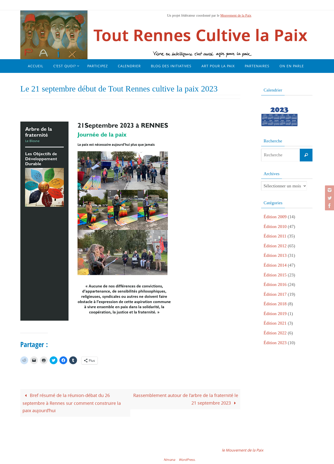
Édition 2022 (275, 332)
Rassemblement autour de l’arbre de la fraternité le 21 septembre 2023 (185, 399)
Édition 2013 (275, 255)
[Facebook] (329, 205)
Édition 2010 (275, 226)
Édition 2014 (275, 265)
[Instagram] (329, 190)
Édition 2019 (275, 313)
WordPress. (187, 459)
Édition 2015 (275, 274)
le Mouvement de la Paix (242, 450)
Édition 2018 (275, 303)
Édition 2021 (275, 323)
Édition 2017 (275, 294)
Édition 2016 (275, 284)
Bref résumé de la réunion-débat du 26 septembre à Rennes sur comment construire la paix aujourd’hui (71, 402)
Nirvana (169, 459)
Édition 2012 (275, 245)
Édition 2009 (275, 216)
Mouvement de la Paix (235, 15)
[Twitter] (329, 198)
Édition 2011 (275, 236)
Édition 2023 (275, 342)
